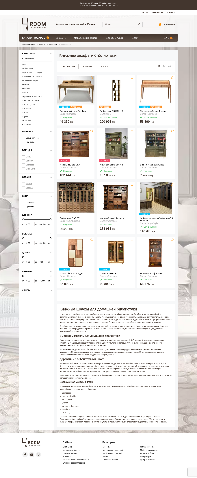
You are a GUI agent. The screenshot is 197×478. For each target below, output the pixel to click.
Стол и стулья (28, 105)
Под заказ (30, 142)
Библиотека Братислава (152, 165)
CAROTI (29, 157)
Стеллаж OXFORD (109, 273)
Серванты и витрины (32, 97)
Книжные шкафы (30, 80)
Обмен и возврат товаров (74, 463)
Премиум (30, 206)
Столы (25, 113)
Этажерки (26, 125)
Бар (24, 64)
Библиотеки (27, 68)
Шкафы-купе (145, 456)
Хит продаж (69, 66)
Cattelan (29, 161)
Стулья (25, 117)
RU (172, 37)
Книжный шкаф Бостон (111, 165)
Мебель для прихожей (112, 453)
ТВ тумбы (26, 121)
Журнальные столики (32, 76)
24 (164, 66)
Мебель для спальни (149, 450)
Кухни (105, 456)
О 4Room (144, 12)
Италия (29, 184)
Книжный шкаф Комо (70, 165)
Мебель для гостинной (113, 450)
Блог (134, 37)
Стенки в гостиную (31, 101)
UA (165, 37)
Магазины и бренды (85, 37)
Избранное (169, 24)
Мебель (106, 447)
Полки (25, 93)
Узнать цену (146, 175)
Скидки (104, 66)
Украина (29, 188)
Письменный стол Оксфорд (73, 111)
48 (169, 66)
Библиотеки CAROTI (70, 218)
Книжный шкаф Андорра (112, 218)
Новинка (87, 66)
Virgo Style (30, 169)
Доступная (30, 202)
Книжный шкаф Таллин (151, 273)
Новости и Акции (114, 37)
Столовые (26, 109)
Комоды (25, 84)
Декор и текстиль (147, 460)
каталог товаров (33, 37)
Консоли (26, 88)
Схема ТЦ (60, 37)
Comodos (30, 165)
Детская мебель (147, 453)
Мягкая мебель (147, 447)
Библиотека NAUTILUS (111, 111)
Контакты (171, 12)
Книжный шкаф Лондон (71, 273)
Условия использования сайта (76, 460)
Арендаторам (157, 12)
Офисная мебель (110, 460)
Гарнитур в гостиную (32, 72)
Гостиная (29, 59)
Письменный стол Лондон (153, 111)
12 (159, 66)
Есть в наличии (32, 138)
